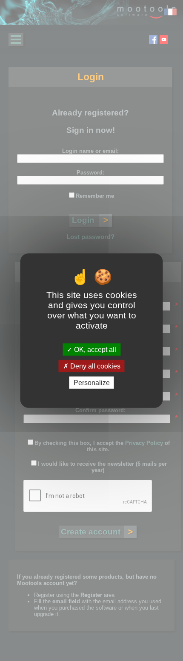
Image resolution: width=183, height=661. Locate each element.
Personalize (92, 382)
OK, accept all (94, 349)
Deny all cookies (94, 365)
